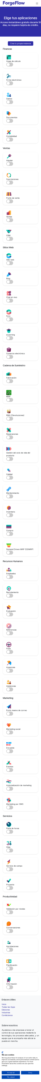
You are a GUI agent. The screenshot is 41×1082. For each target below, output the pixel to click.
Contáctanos (7, 1015)
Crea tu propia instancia (20, 43)
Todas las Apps (8, 1007)
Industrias (6, 1012)
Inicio (4, 1004)
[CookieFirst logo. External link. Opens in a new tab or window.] (2, 1052)
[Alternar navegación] (37, 3)
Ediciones (6, 1010)
